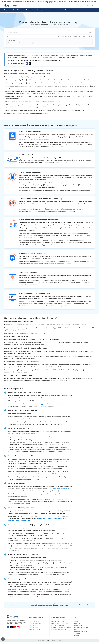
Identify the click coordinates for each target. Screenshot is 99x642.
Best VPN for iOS (33, 627)
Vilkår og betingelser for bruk (81, 627)
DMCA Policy (77, 633)
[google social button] (14, 627)
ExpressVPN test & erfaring (58, 621)
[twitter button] (30, 63)
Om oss (76, 621)
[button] (3, 639)
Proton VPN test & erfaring (58, 625)
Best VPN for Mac (33, 625)
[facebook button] (27, 63)
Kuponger (40, 9)
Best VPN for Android (34, 629)
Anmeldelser (53, 9)
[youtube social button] (18, 627)
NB (92, 6)
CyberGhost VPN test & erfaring (59, 623)
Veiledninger (67, 9)
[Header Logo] (10, 6)
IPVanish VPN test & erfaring (58, 629)
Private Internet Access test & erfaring (61, 627)
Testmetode (77, 635)
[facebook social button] (8, 627)
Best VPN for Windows (35, 623)
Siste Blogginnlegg (34, 621)
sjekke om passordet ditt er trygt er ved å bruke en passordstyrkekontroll (45, 404)
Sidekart (76, 629)
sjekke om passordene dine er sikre (36, 422)
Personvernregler (78, 625)
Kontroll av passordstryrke (59, 488)
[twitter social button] (11, 627)
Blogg (6, 9)
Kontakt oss (77, 623)
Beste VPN (16, 9)
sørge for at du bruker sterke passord (59, 543)
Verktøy (28, 9)
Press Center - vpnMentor (80, 631)
